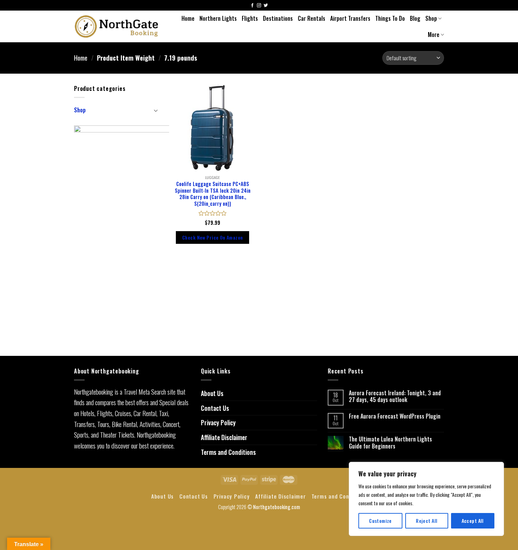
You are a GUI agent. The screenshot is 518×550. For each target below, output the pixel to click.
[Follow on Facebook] (252, 5)
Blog (415, 18)
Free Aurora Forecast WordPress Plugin (394, 416)
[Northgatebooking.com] (116, 26)
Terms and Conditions (228, 452)
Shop (431, 18)
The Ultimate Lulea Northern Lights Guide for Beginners (390, 442)
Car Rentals (311, 18)
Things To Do (390, 18)
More (433, 34)
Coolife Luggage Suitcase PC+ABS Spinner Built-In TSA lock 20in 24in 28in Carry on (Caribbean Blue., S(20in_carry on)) (213, 194)
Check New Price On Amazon (212, 237)
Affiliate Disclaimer (224, 437)
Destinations (278, 18)
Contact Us (215, 408)
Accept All (473, 520)
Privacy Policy (218, 422)
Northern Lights (218, 18)
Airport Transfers (350, 18)
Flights (250, 18)
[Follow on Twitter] (266, 5)
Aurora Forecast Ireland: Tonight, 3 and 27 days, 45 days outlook (395, 396)
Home (188, 18)
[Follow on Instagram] (259, 5)
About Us (212, 393)
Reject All (426, 520)
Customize (380, 520)
